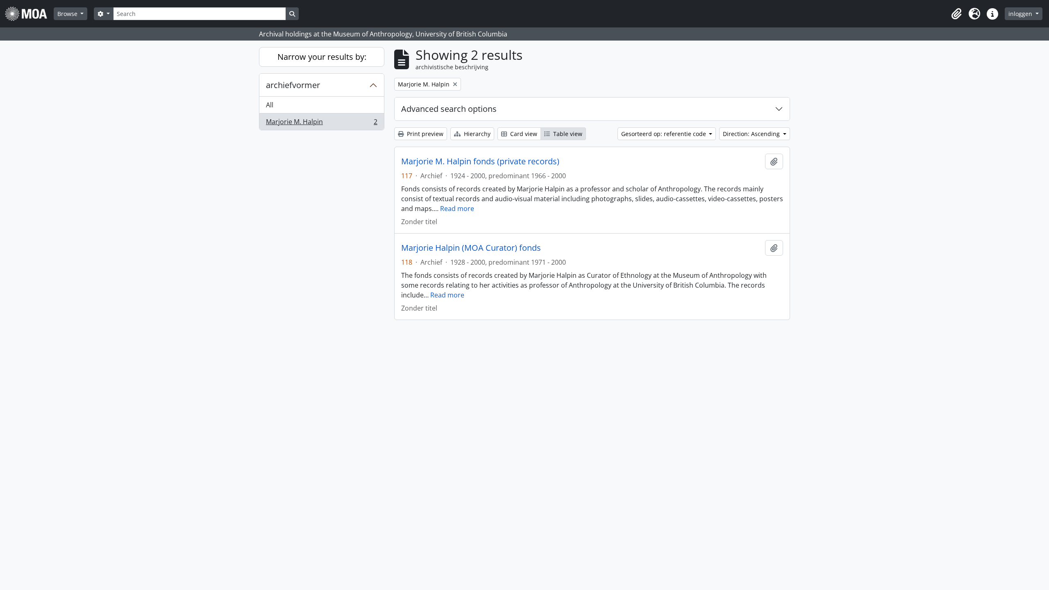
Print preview (424, 134)
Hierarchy (476, 134)
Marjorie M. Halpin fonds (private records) (480, 161)
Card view (523, 134)
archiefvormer (293, 85)
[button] (956, 14)
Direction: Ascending (752, 134)
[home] (29, 13)
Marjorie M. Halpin (321, 123)
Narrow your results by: (321, 56)
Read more (457, 208)
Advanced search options (449, 108)
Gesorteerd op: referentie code (664, 134)
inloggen (1021, 14)
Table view (567, 134)
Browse (68, 14)
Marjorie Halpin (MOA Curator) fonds (471, 248)
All (269, 104)
